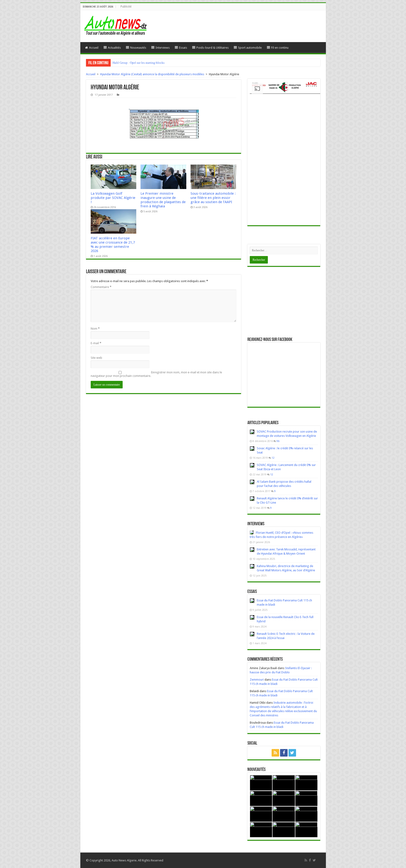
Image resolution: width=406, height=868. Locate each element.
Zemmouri (257, 679)
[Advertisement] (283, 302)
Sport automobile (250, 47)
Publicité (126, 6)
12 (273, 457)
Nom (95, 328)
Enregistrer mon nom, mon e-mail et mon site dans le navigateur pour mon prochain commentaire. (156, 374)
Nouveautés (138, 47)
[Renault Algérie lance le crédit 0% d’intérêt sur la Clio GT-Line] (252, 498)
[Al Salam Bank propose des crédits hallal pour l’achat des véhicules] (252, 482)
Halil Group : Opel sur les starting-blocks (138, 62)
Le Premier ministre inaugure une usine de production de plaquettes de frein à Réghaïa (163, 199)
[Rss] (275, 753)
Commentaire (101, 287)
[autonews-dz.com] (115, 25)
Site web (96, 357)
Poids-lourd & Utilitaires (212, 47)
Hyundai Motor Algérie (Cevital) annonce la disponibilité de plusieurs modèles (152, 74)
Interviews (163, 47)
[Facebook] (284, 753)
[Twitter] (292, 753)
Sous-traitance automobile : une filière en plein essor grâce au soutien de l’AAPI (213, 197)
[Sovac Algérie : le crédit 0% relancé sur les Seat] (252, 448)
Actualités (114, 47)
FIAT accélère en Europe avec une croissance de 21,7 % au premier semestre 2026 (113, 244)
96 (278, 441)
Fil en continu (280, 47)
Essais (183, 47)
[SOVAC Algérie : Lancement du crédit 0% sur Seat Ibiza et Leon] (252, 465)
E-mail (96, 343)
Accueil (93, 47)
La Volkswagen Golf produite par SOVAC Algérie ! (113, 197)
